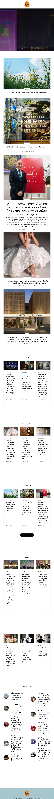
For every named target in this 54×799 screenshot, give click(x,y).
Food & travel (27, 89)
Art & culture (8, 372)
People (7, 645)
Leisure (7, 571)
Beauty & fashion (27, 277)
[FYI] (27, 4)
